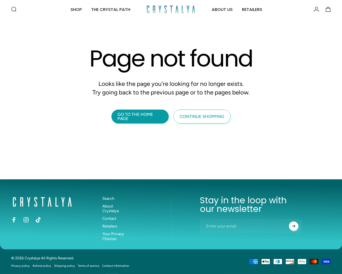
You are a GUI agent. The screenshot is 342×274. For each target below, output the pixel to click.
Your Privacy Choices (113, 236)
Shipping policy (64, 265)
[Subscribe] (293, 226)
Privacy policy (20, 265)
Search (108, 198)
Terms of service (88, 265)
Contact (109, 218)
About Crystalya (110, 208)
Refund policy (42, 265)
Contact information (115, 265)
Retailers (109, 226)
